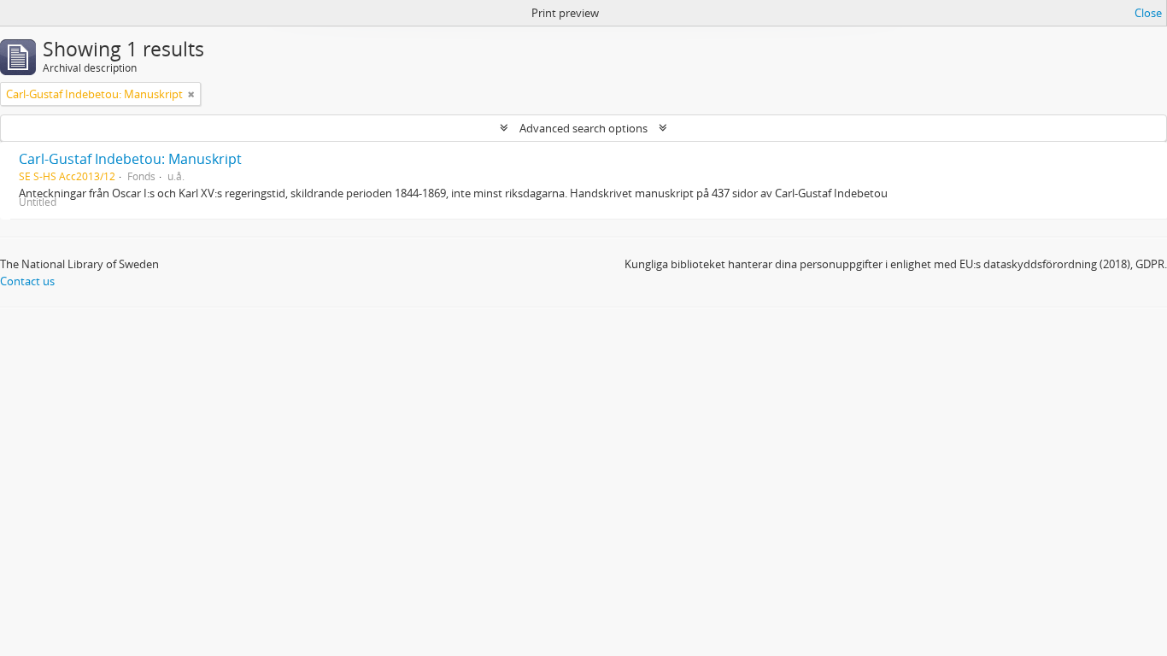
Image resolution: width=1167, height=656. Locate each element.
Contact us (27, 281)
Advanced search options (583, 128)
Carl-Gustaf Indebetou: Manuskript (130, 158)
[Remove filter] (191, 93)
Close (1148, 12)
